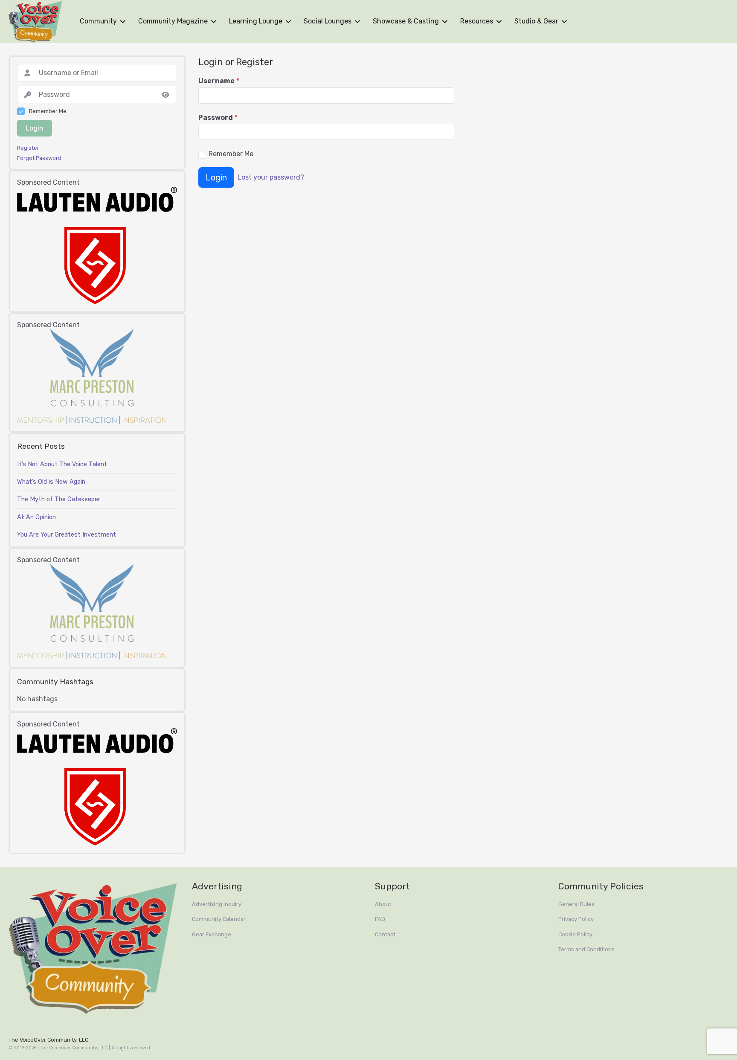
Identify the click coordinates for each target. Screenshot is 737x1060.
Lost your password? (271, 177)
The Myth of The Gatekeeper (58, 499)
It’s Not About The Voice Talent (62, 464)
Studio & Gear (536, 21)
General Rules (576, 904)
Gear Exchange (211, 934)
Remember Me (231, 154)
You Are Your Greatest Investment (66, 534)
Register (28, 148)
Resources (476, 21)
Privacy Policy (576, 919)
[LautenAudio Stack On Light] (97, 245)
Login (216, 177)
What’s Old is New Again (51, 481)
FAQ (380, 919)
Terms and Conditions (586, 949)
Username (218, 81)
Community (98, 21)
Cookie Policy (575, 934)
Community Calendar (219, 919)
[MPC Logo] (91, 376)
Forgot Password (39, 158)
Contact (385, 934)
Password (218, 118)
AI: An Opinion (36, 517)
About (383, 904)
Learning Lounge (255, 21)
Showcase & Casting (406, 21)
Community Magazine (173, 21)
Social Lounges (327, 21)
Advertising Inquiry (216, 904)
